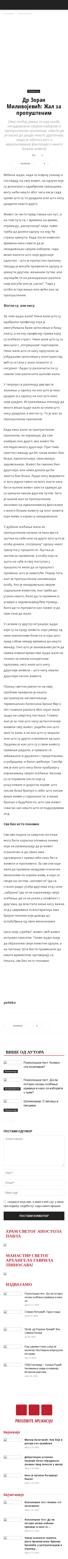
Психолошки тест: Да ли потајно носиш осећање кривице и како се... (44, 1297)
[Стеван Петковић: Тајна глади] (13, 1316)
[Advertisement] (34, 51)
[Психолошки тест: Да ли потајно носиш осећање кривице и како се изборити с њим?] (13, 1084)
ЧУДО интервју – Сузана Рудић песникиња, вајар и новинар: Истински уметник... (43, 1368)
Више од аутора (25, 1051)
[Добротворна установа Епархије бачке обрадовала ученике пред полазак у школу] (13, 1461)
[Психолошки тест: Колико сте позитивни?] (13, 1067)
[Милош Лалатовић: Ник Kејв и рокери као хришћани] (13, 1444)
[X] (34, 1410)
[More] (53, 163)
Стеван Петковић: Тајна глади (42, 1311)
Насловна (9, 13)
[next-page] (11, 1119)
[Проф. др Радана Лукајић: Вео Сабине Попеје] (13, 1333)
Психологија (25, 13)
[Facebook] (21, 1410)
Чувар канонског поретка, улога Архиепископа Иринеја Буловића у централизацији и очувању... (43, 1543)
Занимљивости (12, 1089)
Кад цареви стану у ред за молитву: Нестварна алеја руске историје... (44, 1350)
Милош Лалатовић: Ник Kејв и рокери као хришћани (44, 1441)
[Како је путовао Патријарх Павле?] (13, 1480)
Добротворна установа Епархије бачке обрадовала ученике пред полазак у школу (44, 1460)
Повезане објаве (26, 1044)
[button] (6, 5)
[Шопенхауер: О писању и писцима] (13, 1105)
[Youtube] (46, 1410)
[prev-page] (6, 1119)
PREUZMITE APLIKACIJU (34, 1420)
